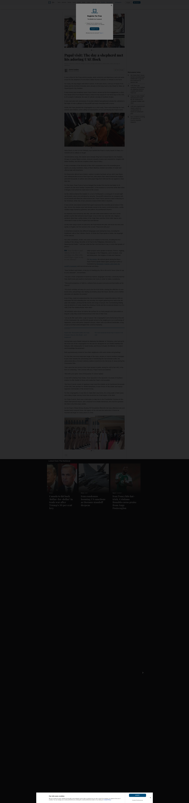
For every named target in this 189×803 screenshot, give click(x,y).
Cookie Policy (107, 799)
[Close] (150, 797)
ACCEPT (137, 795)
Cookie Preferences (137, 800)
